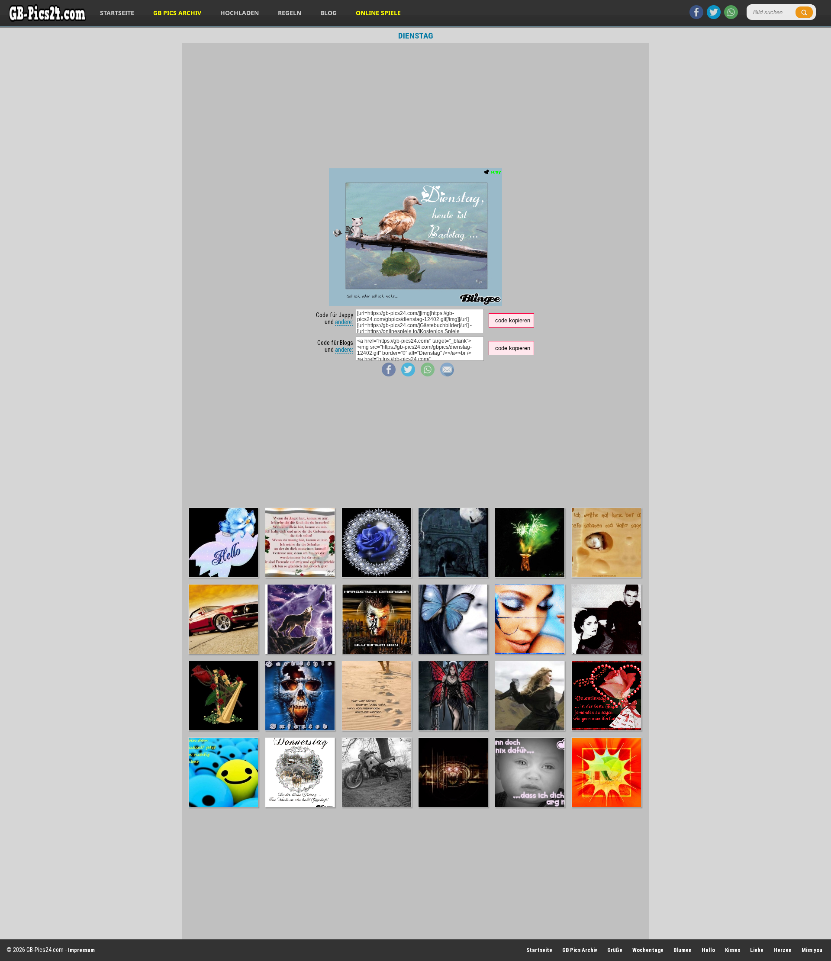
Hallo (708, 950)
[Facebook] (696, 16)
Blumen (682, 950)
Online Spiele (378, 13)
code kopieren (512, 320)
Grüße (614, 950)
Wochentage (648, 950)
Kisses (732, 950)
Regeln (289, 13)
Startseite (117, 13)
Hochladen (239, 13)
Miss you (812, 950)
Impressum (81, 950)
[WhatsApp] (731, 16)
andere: (344, 321)
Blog (328, 13)
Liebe (756, 950)
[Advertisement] (415, 105)
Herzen (782, 950)
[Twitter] (714, 16)
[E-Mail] (447, 374)
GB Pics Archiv (177, 13)
